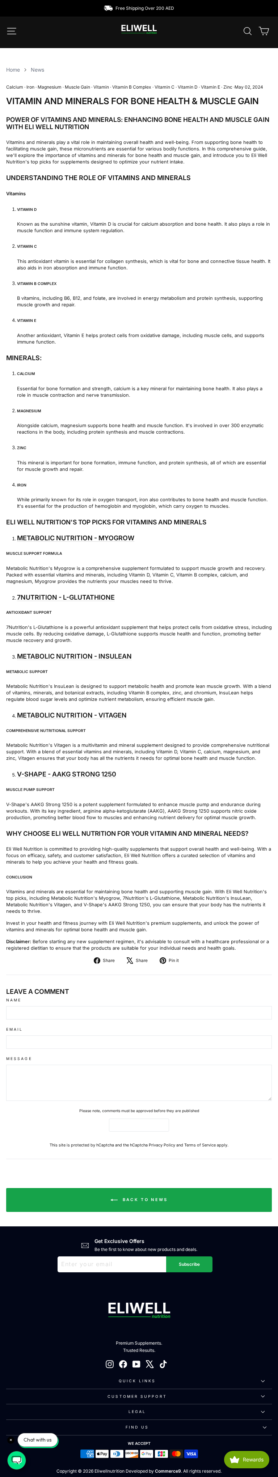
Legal (137, 1411)
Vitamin (101, 87)
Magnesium (50, 87)
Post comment (139, 1124)
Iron (30, 87)
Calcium (14, 87)
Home (13, 70)
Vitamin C (164, 87)
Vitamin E (210, 87)
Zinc (227, 87)
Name (13, 1000)
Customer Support (137, 1396)
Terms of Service (200, 1145)
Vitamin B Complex (131, 87)
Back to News (144, 1199)
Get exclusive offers (119, 1241)
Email (14, 1029)
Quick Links (137, 1381)
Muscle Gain (77, 87)
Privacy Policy (162, 1145)
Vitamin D (188, 87)
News (37, 70)
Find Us (137, 1427)
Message (19, 1058)
